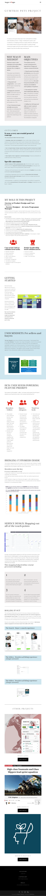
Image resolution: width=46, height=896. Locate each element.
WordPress (32, 894)
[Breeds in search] (23, 674)
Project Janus (23, 755)
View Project (23, 759)
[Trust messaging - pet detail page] (23, 696)
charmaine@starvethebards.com (23, 884)
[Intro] (23, 374)
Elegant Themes (20, 894)
